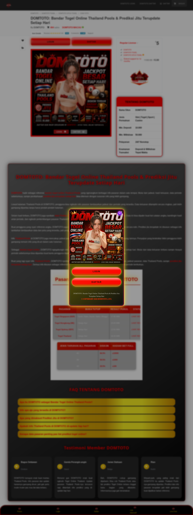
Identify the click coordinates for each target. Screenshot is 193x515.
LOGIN (96, 271)
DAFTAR (96, 282)
